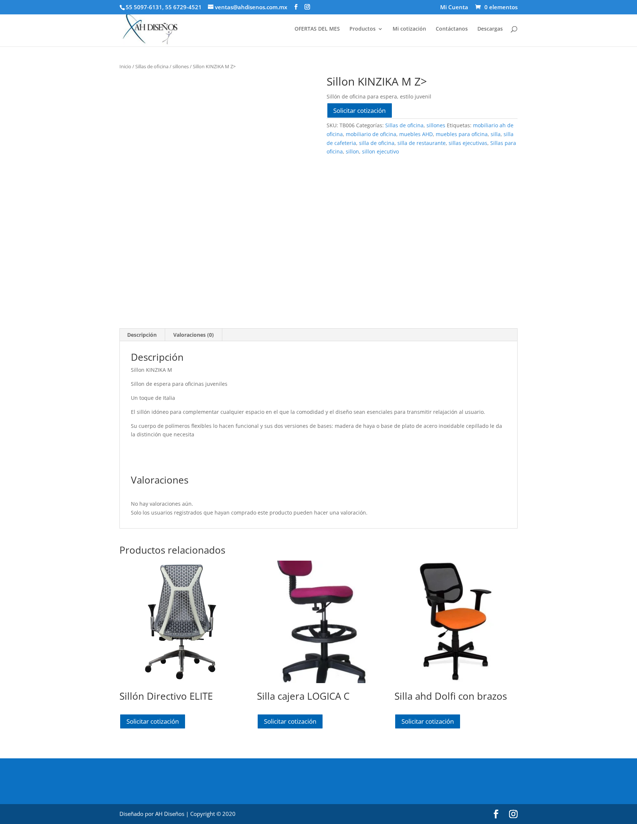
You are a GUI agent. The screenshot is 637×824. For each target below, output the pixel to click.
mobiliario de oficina (371, 134)
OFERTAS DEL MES (317, 29)
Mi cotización (409, 29)
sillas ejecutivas (468, 142)
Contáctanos (452, 29)
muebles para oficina (462, 134)
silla (496, 134)
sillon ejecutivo (380, 151)
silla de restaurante (421, 142)
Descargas (490, 29)
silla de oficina (376, 142)
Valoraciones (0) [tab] (193, 334)
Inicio (125, 66)
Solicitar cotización (359, 110)
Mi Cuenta (454, 7)
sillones (181, 66)
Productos (362, 29)
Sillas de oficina (151, 66)
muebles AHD (416, 134)
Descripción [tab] (142, 334)
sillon (352, 151)
